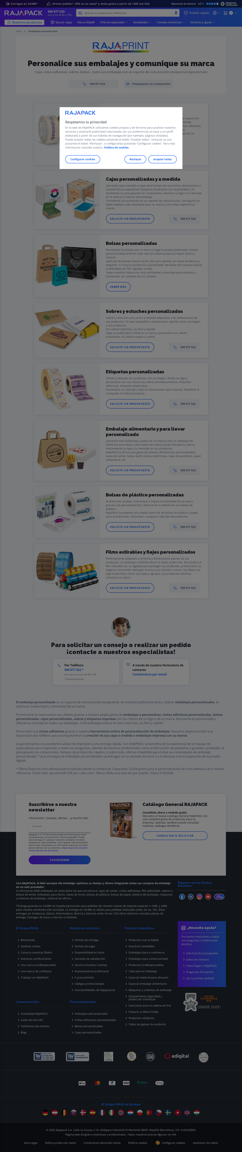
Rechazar (135, 159)
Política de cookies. (116, 147)
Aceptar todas (162, 159)
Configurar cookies (82, 159)
